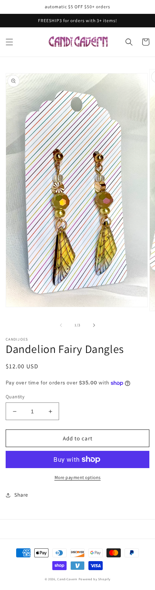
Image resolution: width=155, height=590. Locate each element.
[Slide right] (94, 325)
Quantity (15, 396)
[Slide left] (61, 325)
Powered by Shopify (95, 579)
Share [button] (21, 494)
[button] (9, 42)
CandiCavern (67, 579)
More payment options (78, 477)
